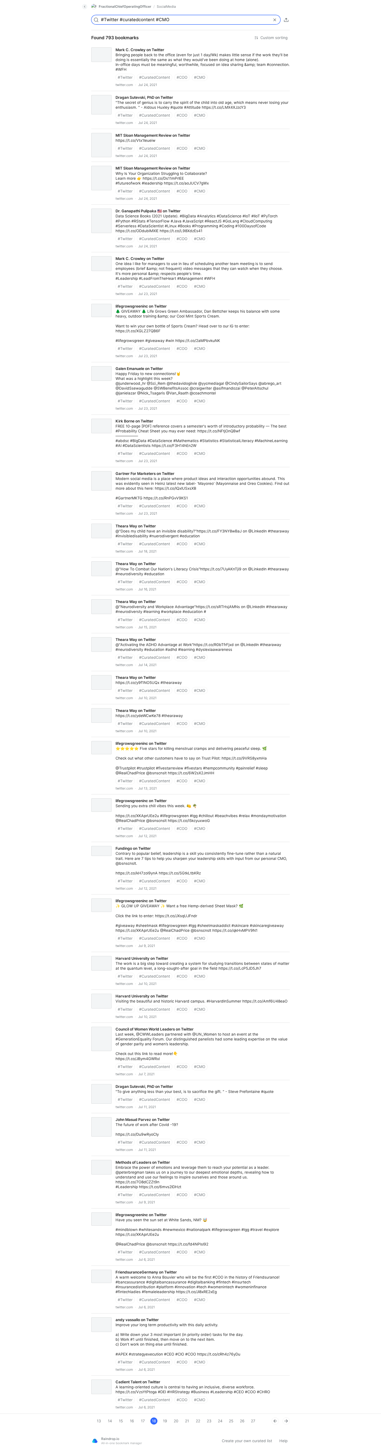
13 (99, 1421)
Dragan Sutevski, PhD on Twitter (116, 93)
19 (165, 1421)
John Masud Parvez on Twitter (114, 1115)
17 (143, 1421)
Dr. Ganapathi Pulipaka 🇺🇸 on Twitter (119, 207)
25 (231, 1421)
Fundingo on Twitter (105, 844)
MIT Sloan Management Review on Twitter (124, 131)
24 (220, 1421)
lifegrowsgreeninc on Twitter (112, 302)
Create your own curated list (247, 1441)
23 (209, 1421)
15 (121, 1421)
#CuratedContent (154, 77)
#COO (182, 77)
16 (132, 1421)
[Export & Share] (286, 19)
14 (110, 1421)
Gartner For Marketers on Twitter (116, 469)
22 (198, 1421)
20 (176, 1421)
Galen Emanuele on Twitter (111, 364)
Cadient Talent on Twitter (109, 1378)
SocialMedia (166, 6)
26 (242, 1421)
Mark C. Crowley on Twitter (111, 46)
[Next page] (286, 1421)
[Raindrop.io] (94, 1440)
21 (187, 1421)
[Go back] (84, 6)
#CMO (199, 77)
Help (283, 1441)
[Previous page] (275, 1421)
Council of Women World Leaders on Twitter (126, 1025)
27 (253, 1421)
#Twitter (125, 77)
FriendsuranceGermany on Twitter (117, 1268)
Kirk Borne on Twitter (106, 417)
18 (154, 1421)
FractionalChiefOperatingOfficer (125, 6)
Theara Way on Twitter (107, 522)
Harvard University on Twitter (113, 954)
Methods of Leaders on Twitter (114, 1158)
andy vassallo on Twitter (109, 1316)
